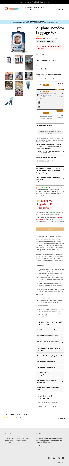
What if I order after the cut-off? (46, 330)
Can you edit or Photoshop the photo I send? (49, 356)
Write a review (53, 402)
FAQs (27, 438)
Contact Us (20, 438)
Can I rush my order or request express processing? (48, 342)
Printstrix (62, 462)
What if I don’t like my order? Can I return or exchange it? (49, 374)
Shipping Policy (9, 440)
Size (37, 66)
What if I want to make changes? (46, 361)
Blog (13, 438)
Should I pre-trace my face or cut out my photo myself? (48, 349)
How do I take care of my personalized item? (48, 388)
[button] (39, 36)
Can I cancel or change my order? (46, 367)
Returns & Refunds (21, 440)
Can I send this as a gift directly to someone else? (46, 381)
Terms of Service (9, 443)
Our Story (7, 438)
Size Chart (42, 54)
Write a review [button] (62, 418)
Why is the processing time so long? (47, 335)
